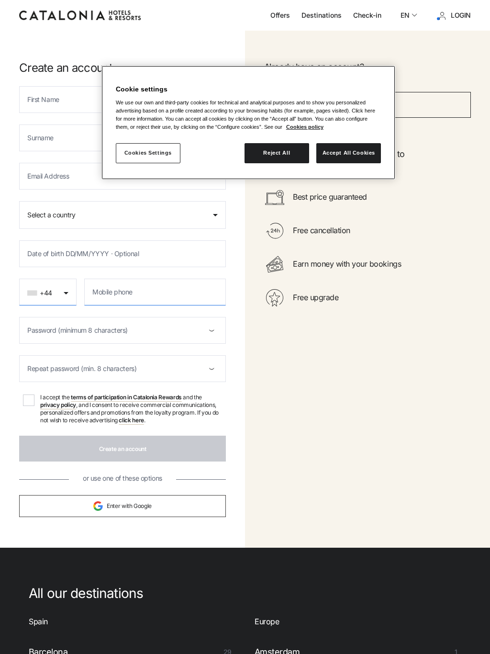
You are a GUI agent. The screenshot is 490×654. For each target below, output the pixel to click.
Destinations (321, 15)
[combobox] (122, 215)
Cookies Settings (148, 153)
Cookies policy (304, 127)
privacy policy (58, 404)
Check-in (367, 15)
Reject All (276, 153)
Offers (280, 15)
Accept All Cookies (349, 153)
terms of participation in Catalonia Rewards (126, 397)
